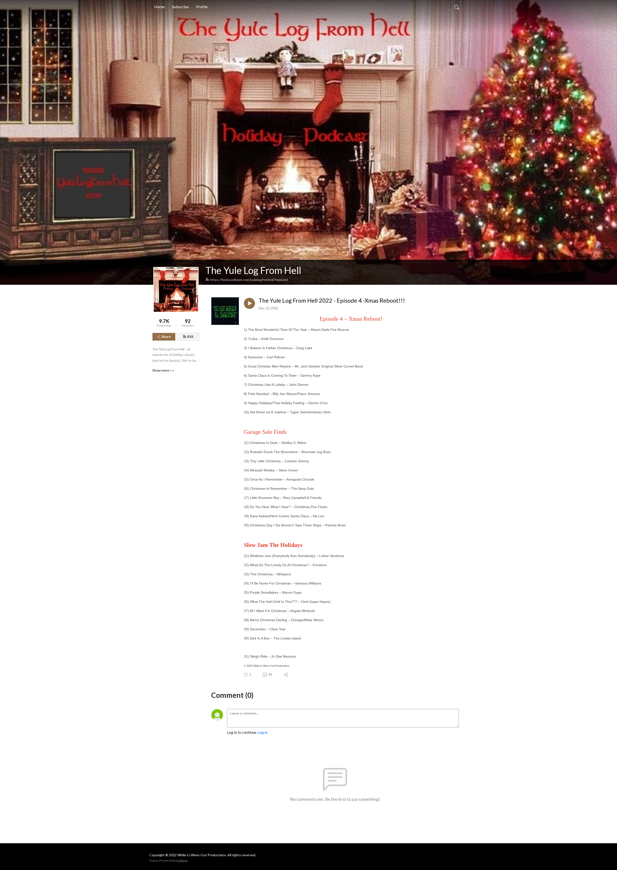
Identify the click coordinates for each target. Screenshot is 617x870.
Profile (202, 6)
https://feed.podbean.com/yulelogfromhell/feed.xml (249, 280)
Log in (263, 732)
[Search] (456, 7)
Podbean (182, 860)
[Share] (286, 674)
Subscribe (180, 6)
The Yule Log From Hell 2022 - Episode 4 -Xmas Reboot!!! (332, 300)
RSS (190, 336)
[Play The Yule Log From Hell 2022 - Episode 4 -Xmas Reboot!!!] (249, 303)
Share (166, 336)
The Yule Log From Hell (253, 270)
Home (159, 6)
